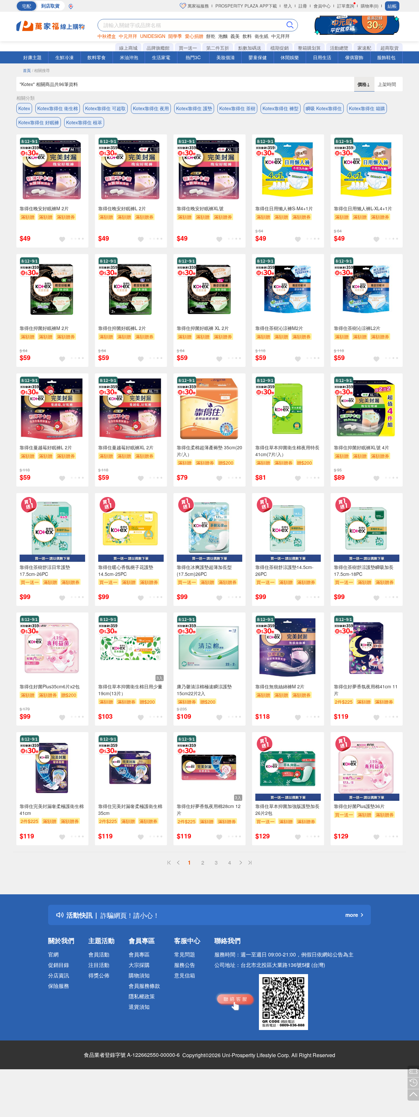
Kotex (24, 108)
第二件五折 (217, 47)
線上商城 (128, 47)
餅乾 (210, 36)
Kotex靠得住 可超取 (105, 108)
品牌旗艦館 (158, 47)
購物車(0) (369, 6)
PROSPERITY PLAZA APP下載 (246, 6)
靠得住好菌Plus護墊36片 (359, 806)
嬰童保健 (257, 57)
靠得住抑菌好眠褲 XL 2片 (203, 328)
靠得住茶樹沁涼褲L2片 (357, 328)
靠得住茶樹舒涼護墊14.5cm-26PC (284, 570)
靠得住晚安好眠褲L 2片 (122, 208)
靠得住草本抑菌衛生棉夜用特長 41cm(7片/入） (287, 450)
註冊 (303, 6)
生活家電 (161, 57)
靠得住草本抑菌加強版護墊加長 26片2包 (287, 809)
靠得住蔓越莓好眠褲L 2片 (46, 447)
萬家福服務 (197, 6)
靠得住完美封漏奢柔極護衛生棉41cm (52, 809)
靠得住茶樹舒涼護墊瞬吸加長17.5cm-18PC (363, 570)
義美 (235, 36)
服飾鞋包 (386, 57)
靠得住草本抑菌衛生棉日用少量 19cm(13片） (130, 689)
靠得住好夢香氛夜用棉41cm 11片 (366, 689)
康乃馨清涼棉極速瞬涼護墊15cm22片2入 (204, 689)
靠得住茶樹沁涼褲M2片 (279, 328)
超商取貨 (389, 47)
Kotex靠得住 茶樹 (237, 108)
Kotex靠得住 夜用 (151, 108)
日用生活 (322, 57)
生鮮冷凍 (64, 57)
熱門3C (193, 57)
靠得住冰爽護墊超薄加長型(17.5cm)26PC (204, 570)
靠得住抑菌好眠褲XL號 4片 (361, 447)
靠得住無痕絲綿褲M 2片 (279, 686)
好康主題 (32, 57)
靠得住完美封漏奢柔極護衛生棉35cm (130, 809)
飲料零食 (96, 57)
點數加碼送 (249, 47)
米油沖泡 (129, 57)
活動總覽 (339, 47)
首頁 (27, 70)
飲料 (247, 36)
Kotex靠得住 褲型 (281, 108)
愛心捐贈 (194, 36)
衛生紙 (261, 36)
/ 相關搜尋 (41, 70)
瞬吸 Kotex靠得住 (324, 108)
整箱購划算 (309, 47)
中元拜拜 (128, 36)
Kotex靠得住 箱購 (367, 108)
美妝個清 (225, 57)
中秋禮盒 (107, 36)
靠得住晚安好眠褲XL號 (200, 208)
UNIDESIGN (152, 36)
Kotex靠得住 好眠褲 (38, 122)
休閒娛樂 (290, 57)
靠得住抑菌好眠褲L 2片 (122, 328)
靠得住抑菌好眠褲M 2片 (44, 328)
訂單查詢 (345, 6)
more (351, 915)
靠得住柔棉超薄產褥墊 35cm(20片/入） (209, 450)
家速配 (364, 47)
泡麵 (223, 36)
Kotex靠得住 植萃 (84, 122)
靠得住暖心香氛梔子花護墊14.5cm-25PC (125, 570)
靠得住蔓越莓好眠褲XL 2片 (126, 447)
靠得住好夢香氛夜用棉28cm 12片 (209, 809)
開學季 (175, 36)
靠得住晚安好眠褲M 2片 (44, 208)
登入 (287, 6)
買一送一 (188, 47)
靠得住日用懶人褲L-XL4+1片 (363, 208)
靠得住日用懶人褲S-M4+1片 (284, 208)
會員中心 (322, 6)
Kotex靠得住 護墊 (194, 108)
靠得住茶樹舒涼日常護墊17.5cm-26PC (45, 570)
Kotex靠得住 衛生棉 (57, 108)
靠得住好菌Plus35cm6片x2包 (50, 686)
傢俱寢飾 (354, 57)
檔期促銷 (279, 47)
